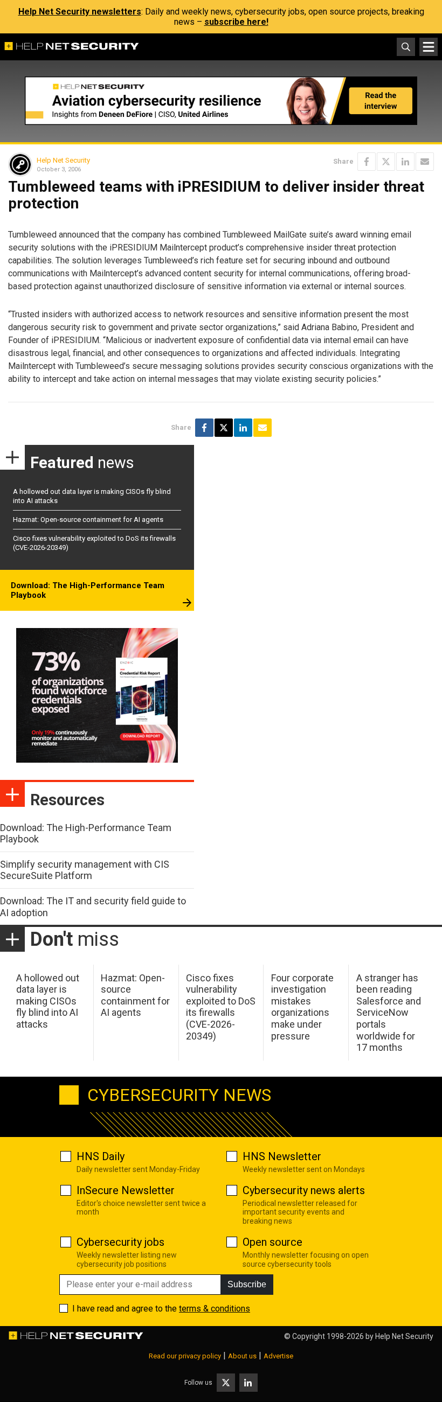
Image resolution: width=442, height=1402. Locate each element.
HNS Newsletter (282, 1156)
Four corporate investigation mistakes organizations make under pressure (302, 1007)
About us (242, 1356)
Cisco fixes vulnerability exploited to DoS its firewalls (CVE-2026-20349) (220, 1007)
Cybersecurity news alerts (304, 1190)
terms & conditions (214, 1308)
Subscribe (246, 1284)
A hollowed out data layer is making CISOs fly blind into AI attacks (47, 1001)
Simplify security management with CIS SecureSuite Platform (84, 870)
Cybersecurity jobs (120, 1242)
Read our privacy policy (185, 1356)
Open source (272, 1242)
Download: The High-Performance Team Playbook (87, 590)
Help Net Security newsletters (79, 11)
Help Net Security (63, 160)
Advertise (278, 1356)
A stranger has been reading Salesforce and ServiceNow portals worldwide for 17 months (388, 1013)
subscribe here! (236, 22)
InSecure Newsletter (126, 1190)
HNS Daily (101, 1156)
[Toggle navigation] (428, 47)
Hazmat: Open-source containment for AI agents (88, 519)
